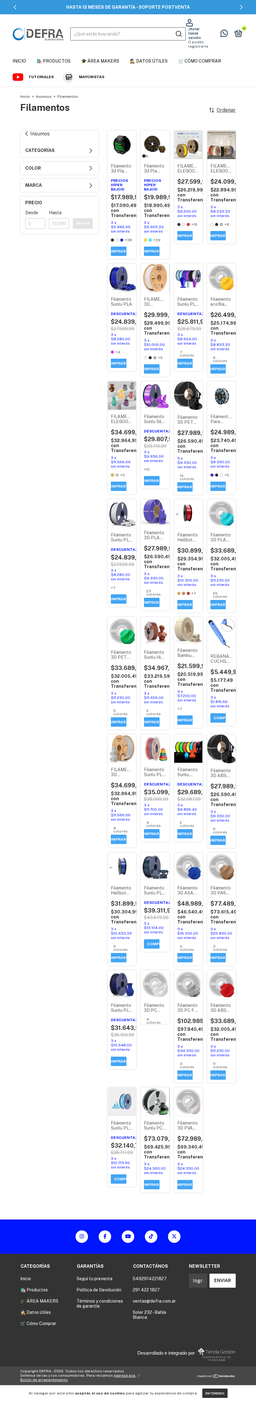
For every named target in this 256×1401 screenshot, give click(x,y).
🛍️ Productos (54, 61)
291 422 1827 (146, 1289)
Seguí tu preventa (94, 1278)
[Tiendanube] (216, 1376)
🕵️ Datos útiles (149, 61)
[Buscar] (178, 34)
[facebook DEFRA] (105, 1236)
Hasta (55, 212)
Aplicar (83, 223)
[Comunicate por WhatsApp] (224, 34)
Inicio (19, 61)
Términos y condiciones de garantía (99, 1304)
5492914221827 (150, 1278)
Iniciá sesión (194, 35)
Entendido (214, 1393)
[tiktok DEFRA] (151, 1236)
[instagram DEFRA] (82, 1236)
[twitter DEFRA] (174, 1236)
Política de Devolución (98, 1289)
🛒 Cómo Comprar (199, 61)
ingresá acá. (125, 1375)
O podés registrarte (198, 44)
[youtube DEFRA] (128, 1236)
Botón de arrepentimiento (44, 1380)
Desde (31, 212)
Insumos (44, 96)
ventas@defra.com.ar (154, 1301)
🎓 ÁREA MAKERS (100, 61)
